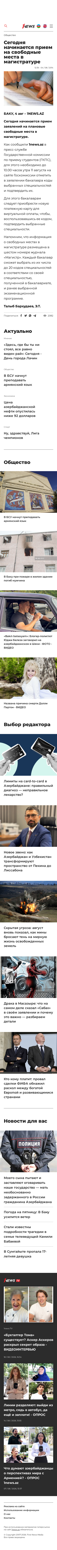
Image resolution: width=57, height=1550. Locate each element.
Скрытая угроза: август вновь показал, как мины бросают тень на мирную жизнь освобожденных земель (25, 937)
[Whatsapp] (30, 315)
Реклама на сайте (14, 1506)
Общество (10, 35)
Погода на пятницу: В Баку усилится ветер (26, 1214)
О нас (7, 1514)
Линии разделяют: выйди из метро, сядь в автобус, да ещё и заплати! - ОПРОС (28, 1410)
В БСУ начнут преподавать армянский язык (18, 380)
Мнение (8, 338)
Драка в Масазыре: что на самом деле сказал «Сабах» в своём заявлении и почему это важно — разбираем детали (28, 1012)
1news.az (16, 1529)
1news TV (8, 1329)
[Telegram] (34, 315)
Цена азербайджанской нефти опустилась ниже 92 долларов (19, 409)
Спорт (7, 427)
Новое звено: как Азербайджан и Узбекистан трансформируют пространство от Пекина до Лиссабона (27, 861)
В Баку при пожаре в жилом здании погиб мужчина (28, 578)
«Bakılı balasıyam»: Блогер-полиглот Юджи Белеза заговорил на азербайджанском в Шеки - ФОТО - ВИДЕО (28, 642)
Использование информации (21, 1510)
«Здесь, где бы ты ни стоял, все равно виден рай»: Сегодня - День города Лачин (23, 351)
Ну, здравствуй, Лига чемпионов (21, 435)
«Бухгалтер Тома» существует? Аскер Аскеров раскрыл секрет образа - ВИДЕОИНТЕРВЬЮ (28, 1342)
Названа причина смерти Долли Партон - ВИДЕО (26, 705)
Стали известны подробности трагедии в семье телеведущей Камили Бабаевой (28, 1234)
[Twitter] (25, 315)
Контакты (9, 1518)
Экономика (9, 396)
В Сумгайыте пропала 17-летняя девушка (25, 1254)
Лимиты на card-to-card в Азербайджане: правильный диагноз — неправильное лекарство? (28, 788)
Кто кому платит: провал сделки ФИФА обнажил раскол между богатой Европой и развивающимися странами (28, 1088)
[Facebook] (21, 315)
